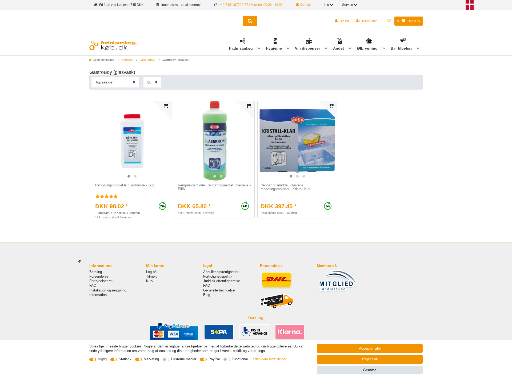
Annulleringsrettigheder (220, 272)
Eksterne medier (183, 359)
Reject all (370, 359)
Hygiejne (274, 48)
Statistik (125, 359)
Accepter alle (370, 348)
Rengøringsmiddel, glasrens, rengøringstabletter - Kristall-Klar (285, 187)
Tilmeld (151, 276)
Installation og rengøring (107, 290)
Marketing (151, 359)
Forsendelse (98, 276)
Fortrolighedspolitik (217, 276)
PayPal (214, 359)
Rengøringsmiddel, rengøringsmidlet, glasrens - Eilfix (214, 187)
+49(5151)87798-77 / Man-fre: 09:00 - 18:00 (251, 5)
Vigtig (102, 359)
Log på (151, 272)
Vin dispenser (308, 48)
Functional (240, 359)
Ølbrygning (368, 48)
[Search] (250, 21)
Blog (206, 295)
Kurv (149, 281)
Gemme (370, 370)
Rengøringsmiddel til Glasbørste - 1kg (124, 185)
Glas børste (147, 59)
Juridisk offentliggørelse (221, 281)
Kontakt (305, 5)
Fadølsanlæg (241, 48)
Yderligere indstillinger (269, 359)
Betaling (95, 272)
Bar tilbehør (402, 48)
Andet (339, 48)
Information (98, 295)
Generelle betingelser (219, 290)
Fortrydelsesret (101, 281)
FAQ (92, 285)
